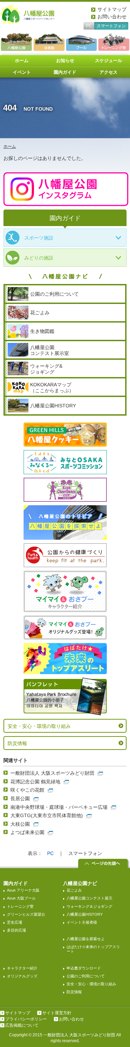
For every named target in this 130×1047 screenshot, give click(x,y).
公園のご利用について (86, 976)
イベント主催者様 (82, 922)
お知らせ (65, 60)
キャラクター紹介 (22, 968)
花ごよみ (74, 890)
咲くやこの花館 (27, 790)
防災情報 (17, 743)
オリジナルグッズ (22, 976)
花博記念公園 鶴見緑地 (35, 781)
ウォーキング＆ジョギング (89, 906)
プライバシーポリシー (26, 1019)
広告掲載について (21, 1025)
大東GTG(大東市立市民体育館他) (46, 815)
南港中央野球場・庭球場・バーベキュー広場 (58, 807)
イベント (22, 72)
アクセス (108, 72)
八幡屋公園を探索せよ (86, 939)
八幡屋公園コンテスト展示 (89, 898)
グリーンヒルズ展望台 (26, 914)
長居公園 (20, 798)
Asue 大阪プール (21, 898)
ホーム (21, 60)
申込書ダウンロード (84, 968)
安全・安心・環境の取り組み (39, 726)
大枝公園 (20, 824)
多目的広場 (16, 930)
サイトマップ (112, 9)
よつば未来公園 (27, 832)
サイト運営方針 (56, 1012)
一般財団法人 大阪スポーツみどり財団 (52, 773)
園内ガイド (65, 72)
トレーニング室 (20, 906)
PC (89, 25)
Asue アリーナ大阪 (23, 890)
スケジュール (108, 60)
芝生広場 (14, 922)
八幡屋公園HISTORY (85, 914)
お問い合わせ (112, 16)
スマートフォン (111, 25)
